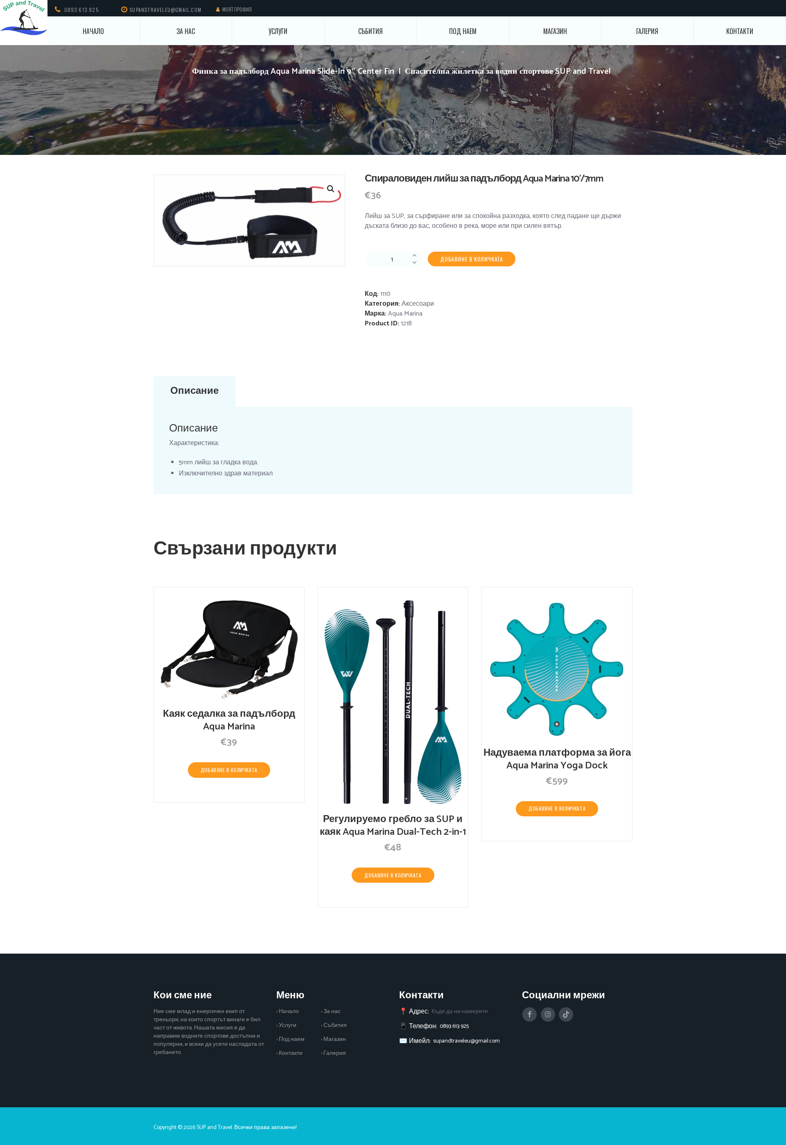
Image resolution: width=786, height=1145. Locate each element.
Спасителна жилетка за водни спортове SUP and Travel (508, 71)
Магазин (555, 31)
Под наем (463, 31)
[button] (330, 189)
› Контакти (289, 1053)
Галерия (647, 31)
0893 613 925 (81, 9)
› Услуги (286, 1025)
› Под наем (290, 1039)
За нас (185, 31)
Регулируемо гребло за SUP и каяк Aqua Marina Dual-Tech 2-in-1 (393, 825)
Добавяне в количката (471, 258)
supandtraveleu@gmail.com (466, 1041)
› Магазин (333, 1039)
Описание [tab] (194, 391)
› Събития (334, 1025)
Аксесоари (418, 303)
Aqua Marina (405, 313)
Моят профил (237, 9)
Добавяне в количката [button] (229, 769)
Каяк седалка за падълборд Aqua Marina (229, 720)
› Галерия (333, 1053)
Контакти (739, 31)
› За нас (331, 1011)
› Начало (287, 1011)
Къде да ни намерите (459, 1011)
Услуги (278, 31)
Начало (93, 31)
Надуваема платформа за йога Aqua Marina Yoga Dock (557, 759)
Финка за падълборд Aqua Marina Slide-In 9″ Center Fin (293, 71)
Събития (370, 31)
